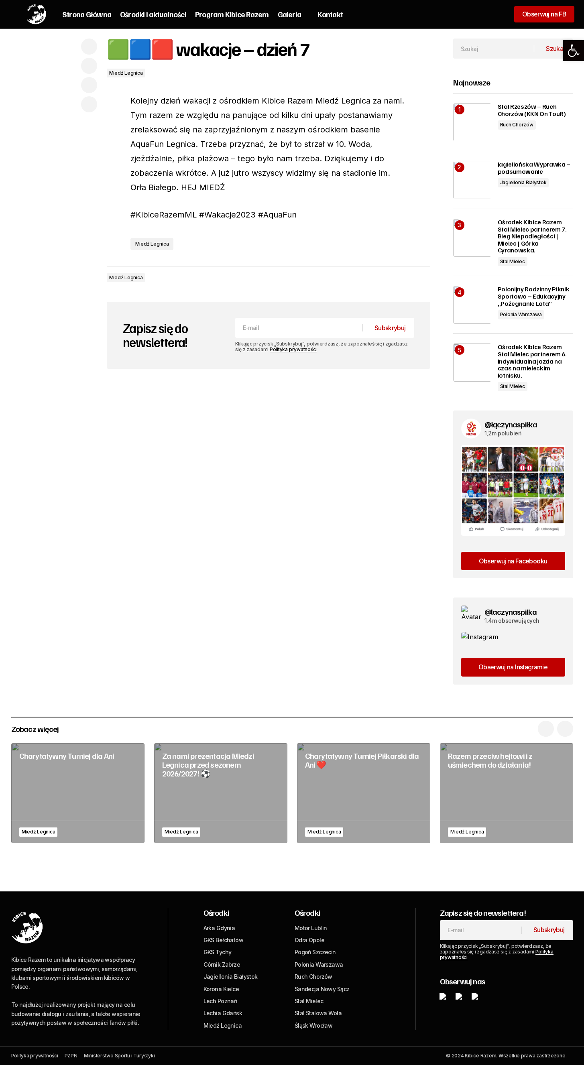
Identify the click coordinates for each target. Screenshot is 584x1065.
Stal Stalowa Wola (318, 1013)
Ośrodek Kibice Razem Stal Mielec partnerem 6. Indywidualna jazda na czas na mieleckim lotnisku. (532, 361)
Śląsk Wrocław (314, 1025)
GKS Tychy (217, 952)
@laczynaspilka (510, 611)
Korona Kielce (221, 989)
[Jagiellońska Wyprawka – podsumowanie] (472, 180)
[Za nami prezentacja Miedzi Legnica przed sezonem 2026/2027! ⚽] (220, 793)
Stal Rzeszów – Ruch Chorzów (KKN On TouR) (532, 110)
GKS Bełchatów (223, 940)
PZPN (71, 1056)
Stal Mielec (512, 261)
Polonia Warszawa (521, 314)
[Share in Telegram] (89, 85)
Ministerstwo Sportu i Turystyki (119, 1056)
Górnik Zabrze (221, 964)
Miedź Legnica (126, 73)
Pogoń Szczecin (315, 952)
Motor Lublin (311, 928)
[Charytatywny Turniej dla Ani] (77, 793)
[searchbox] (494, 48)
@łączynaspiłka (510, 424)
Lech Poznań (220, 1001)
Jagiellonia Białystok (523, 182)
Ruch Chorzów (516, 125)
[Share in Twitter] (89, 65)
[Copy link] (89, 104)
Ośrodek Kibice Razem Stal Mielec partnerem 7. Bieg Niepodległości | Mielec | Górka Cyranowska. (532, 236)
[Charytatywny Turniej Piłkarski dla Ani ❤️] (363, 793)
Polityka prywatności (293, 349)
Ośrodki (216, 912)
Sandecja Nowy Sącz (322, 989)
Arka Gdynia (219, 928)
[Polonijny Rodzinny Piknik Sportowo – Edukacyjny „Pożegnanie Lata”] (472, 305)
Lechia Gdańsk (222, 1013)
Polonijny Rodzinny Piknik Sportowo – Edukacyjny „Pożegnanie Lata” (534, 296)
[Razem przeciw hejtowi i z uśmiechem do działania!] (506, 793)
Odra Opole (309, 940)
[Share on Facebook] (89, 46)
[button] (573, 50)
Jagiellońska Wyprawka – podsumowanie (534, 168)
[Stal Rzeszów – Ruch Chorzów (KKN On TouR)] (472, 122)
